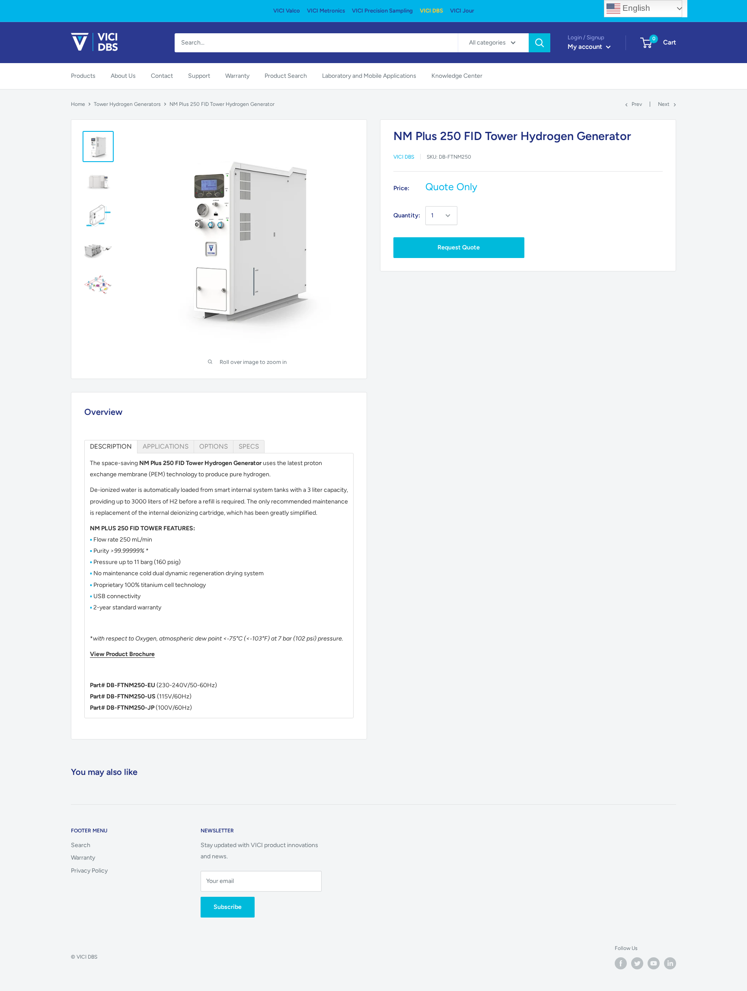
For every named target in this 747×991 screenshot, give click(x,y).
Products (83, 76)
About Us (123, 76)
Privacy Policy (89, 870)
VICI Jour (462, 10)
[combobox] (316, 42)
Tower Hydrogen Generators (127, 104)
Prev (637, 104)
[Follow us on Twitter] (637, 963)
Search (80, 845)
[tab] (110, 446)
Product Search (286, 76)
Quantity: (406, 215)
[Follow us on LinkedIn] (670, 963)
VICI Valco (286, 10)
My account (586, 47)
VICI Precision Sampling (382, 10)
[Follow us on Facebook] (621, 963)
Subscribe (228, 907)
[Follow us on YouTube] (654, 963)
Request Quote (458, 247)
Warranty (237, 76)
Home (78, 104)
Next (664, 104)
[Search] (539, 42)
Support (199, 76)
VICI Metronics (326, 10)
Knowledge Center (456, 76)
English (635, 8)
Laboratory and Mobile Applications (369, 76)
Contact (162, 76)
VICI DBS (431, 10)
